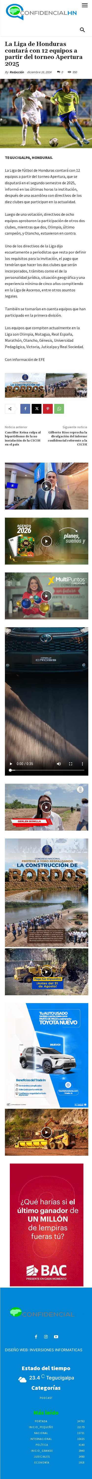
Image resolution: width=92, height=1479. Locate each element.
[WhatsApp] (59, 409)
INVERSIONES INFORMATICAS (56, 1350)
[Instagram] (46, 1337)
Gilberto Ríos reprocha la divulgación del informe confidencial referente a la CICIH (67, 438)
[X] (36, 409)
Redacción (17, 72)
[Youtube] (56, 1337)
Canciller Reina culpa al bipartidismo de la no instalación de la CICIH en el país (23, 438)
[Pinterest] (48, 409)
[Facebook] (25, 409)
